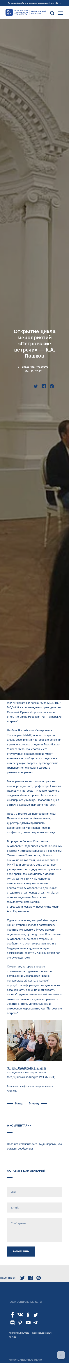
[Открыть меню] (60, 13)
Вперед (34, 1103)
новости (12, 1090)
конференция (27, 1086)
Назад (19, 1103)
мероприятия (44, 1086)
